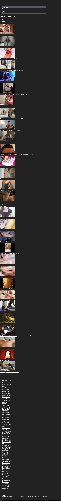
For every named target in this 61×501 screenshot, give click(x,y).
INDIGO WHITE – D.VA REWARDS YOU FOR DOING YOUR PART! (6, 444)
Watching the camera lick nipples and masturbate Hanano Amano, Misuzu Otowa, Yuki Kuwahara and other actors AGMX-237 (6, 422)
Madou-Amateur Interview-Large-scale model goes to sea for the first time (6, 394)
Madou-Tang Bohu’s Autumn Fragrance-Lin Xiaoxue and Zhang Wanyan (6, 437)
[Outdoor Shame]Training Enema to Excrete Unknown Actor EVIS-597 (6, 433)
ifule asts (3, 457)
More (3, 12)
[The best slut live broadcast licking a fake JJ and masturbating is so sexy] (7, 240)
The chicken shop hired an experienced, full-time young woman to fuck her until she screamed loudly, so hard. (12, 118)
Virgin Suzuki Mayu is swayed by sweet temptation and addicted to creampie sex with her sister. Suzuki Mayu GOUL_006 (6, 401)
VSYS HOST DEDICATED (7, 498)
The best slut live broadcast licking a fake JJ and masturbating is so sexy (8, 241)
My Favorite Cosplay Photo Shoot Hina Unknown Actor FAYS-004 (6, 408)
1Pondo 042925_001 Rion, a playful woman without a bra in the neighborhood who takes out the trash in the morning (6, 452)
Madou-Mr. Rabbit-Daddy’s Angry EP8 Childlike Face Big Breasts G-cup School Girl (6, 469)
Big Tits (3, 9)
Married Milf (4, 11)
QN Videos (4, 495)
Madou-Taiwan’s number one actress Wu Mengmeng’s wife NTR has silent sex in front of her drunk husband (6, 471)
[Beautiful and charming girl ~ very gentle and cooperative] (7, 189)
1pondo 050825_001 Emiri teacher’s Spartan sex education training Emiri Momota (6, 425)
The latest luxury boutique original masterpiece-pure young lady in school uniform (9, 372)
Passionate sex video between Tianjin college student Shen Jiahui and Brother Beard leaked (10, 178)
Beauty (3, 8)
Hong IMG (5, 13)
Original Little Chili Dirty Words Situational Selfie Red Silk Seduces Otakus (8, 58)
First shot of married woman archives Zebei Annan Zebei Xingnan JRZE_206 (6, 482)
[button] (1, 14)
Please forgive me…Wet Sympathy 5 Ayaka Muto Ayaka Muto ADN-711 (6, 387)
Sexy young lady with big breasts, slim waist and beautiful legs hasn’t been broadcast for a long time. (6, 488)
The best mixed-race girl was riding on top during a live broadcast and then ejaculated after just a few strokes (12, 70)
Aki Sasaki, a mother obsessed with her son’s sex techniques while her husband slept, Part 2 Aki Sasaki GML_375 (6, 456)
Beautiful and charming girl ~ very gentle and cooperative (6, 190)
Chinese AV (5, 6)
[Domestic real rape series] (7, 45)
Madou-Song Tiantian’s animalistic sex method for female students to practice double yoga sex (6, 415)
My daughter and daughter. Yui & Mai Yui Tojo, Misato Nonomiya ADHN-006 (6, 396)
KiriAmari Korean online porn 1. (6, 391)
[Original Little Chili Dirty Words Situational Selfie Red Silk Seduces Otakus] (7, 57)
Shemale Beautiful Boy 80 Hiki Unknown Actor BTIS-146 (5, 403)
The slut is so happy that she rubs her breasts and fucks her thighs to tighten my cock (9, 253)
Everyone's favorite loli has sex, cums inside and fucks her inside (7, 300)
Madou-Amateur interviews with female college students (6, 392)
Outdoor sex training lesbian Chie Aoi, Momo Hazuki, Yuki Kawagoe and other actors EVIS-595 (6, 446)
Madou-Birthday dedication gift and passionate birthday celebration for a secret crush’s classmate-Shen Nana (6, 420)
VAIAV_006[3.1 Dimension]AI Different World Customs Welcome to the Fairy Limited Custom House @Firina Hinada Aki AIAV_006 (6, 406)
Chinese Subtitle (6, 7)
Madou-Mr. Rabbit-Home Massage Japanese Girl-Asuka (6, 404)
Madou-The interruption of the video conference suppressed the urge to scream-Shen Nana (6, 435)
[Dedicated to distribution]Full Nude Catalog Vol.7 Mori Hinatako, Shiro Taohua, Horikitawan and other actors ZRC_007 (6, 431)
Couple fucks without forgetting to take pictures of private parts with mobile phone (9, 288)
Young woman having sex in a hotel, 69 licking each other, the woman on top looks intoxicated (10, 130)
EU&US (3, 10)
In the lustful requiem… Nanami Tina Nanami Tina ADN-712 (6, 442)
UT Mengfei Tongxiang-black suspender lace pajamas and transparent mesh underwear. (5, 410)
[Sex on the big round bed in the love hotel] (7, 165)
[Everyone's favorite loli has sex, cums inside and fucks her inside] (7, 299)
